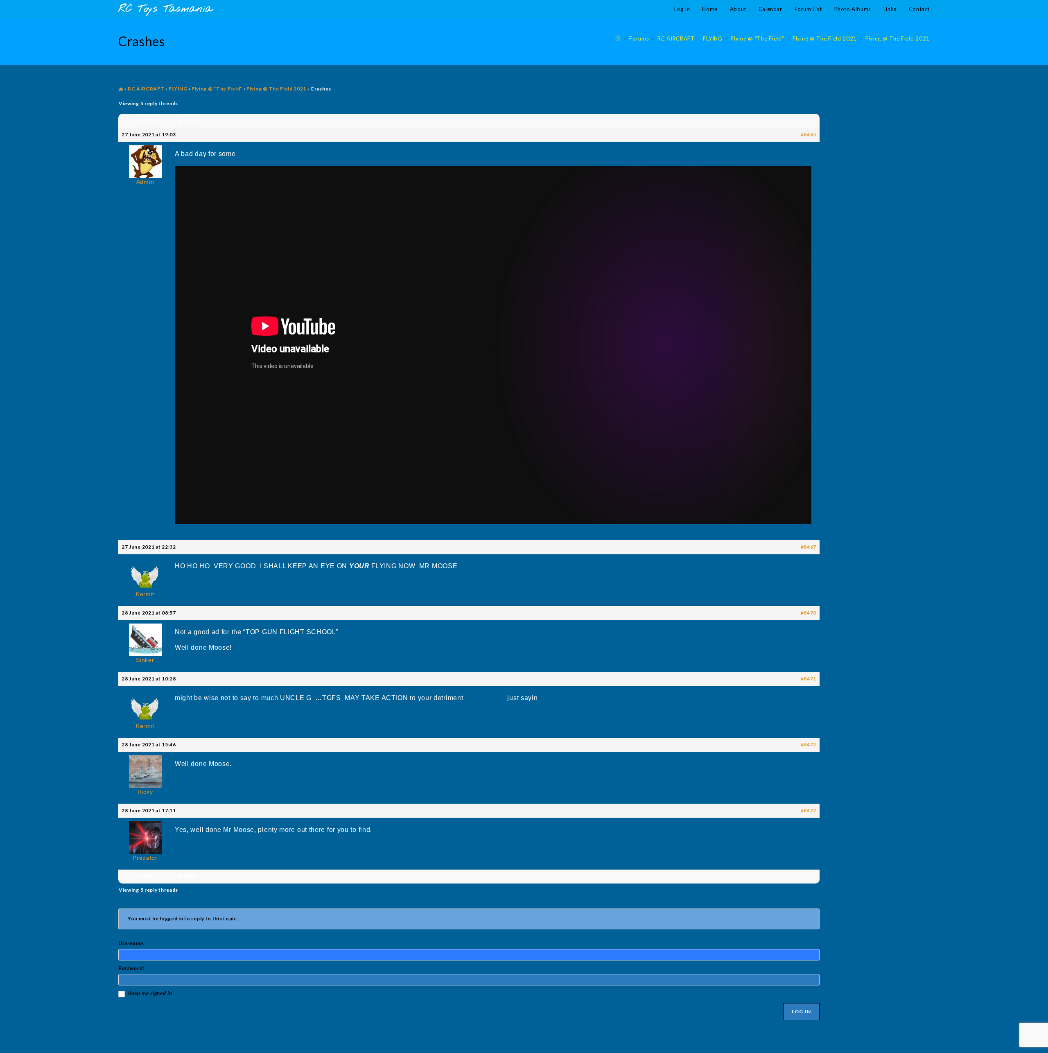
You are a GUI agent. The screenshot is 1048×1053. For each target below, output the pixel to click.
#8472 (809, 744)
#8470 (809, 613)
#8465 (809, 134)
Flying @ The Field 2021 (897, 38)
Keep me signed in (150, 993)
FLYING (178, 89)
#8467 (809, 547)
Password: (131, 968)
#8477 (809, 810)
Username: (131, 943)
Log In (801, 1011)
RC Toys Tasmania (165, 9)
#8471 (809, 679)
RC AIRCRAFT (146, 89)
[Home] (618, 38)
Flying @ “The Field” (217, 89)
